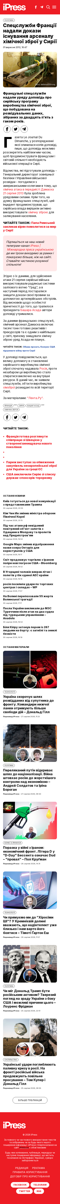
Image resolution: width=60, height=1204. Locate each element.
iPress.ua (24, 1147)
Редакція (21, 1168)
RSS (39, 1191)
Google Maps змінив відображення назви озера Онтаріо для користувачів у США (28, 547)
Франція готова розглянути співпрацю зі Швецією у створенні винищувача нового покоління (29, 442)
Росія (43, 368)
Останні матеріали (16, 647)
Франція (8, 406)
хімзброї (9, 387)
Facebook (20, 1184)
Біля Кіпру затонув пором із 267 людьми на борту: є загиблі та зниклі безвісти (30, 630)
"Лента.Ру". (35, 398)
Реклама (38, 1168)
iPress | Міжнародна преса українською (29, 247)
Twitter (24, 1191)
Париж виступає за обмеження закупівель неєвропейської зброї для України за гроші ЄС (31, 465)
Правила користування (30, 1172)
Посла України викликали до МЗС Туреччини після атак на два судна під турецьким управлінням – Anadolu (28, 613)
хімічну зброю (38, 212)
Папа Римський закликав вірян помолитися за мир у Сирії (29, 226)
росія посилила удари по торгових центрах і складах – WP (28, 585)
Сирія (21, 406)
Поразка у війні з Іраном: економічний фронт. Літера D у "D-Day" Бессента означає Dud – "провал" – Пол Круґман (29, 853)
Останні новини (14, 495)
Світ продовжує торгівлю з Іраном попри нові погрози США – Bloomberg (30, 561)
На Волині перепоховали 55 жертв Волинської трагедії (28, 598)
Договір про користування (30, 1176)
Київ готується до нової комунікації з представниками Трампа (29, 503)
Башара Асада (30, 310)
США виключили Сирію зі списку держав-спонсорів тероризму (31, 476)
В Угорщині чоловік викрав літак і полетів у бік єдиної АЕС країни (27, 573)
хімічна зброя (11, 410)
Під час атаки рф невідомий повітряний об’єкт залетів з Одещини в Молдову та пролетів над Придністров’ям (27, 530)
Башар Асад (33, 406)
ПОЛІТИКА (8, 20)
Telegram (39, 1184)
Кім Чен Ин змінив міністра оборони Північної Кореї (29, 515)
